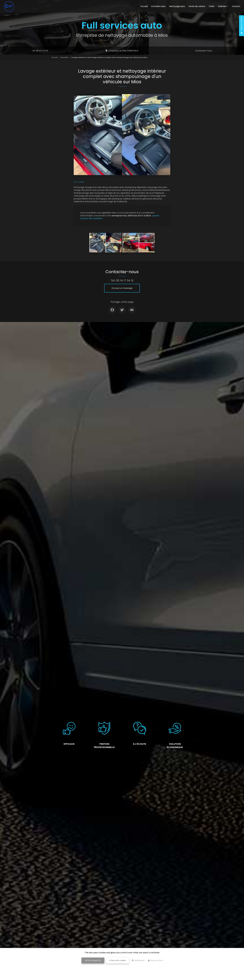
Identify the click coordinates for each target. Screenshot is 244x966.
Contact (236, 6)
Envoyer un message (122, 288)
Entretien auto (158, 6)
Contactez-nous (203, 50)
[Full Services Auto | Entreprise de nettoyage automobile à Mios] (9, 6)
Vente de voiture (196, 6)
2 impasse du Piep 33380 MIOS (123, 50)
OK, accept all (93, 960)
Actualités (64, 57)
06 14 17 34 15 (124, 280)
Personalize (139, 960)
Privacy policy (156, 960)
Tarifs (211, 6)
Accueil (144, 6)
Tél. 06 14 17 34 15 (40, 50)
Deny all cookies (118, 960)
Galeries (222, 6)
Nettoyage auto (177, 6)
